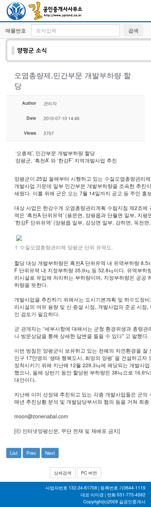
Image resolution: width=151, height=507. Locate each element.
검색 (133, 30)
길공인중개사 (132, 501)
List (14, 452)
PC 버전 (89, 472)
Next (50, 452)
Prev (31, 452)
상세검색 (62, 472)
